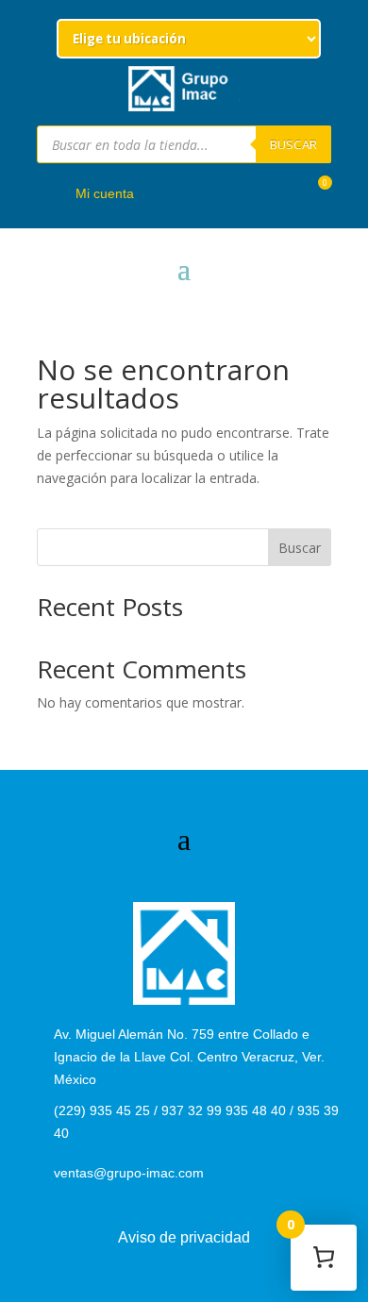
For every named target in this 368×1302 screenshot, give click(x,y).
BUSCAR (293, 144)
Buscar (299, 548)
